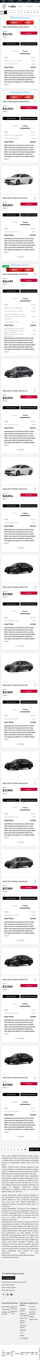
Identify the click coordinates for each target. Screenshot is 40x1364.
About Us (33, 1303)
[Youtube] (11, 1294)
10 (34, 12)
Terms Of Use (12, 1353)
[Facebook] (3, 1294)
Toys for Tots (33, 1319)
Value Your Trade (11, 44)
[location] (35, 1)
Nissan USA (33, 1353)
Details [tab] (15, 51)
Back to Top (34, 1149)
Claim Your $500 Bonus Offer (28, 44)
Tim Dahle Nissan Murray (4, 1353)
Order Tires (23, 1318)
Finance (14, 1303)
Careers (31, 1317)
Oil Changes (24, 1338)
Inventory (6, 1303)
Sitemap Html (22, 1353)
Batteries (23, 1330)
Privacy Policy (8, 1353)
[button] (35, 27)
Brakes (22, 1335)
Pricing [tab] (25, 51)
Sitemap (17, 1353)
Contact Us (9, 1278)
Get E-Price (29, 33)
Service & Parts (24, 1304)
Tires (21, 1333)
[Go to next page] (38, 12)
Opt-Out (36, 1353)
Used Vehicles (6, 1309)
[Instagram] (7, 1294)
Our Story (32, 1307)
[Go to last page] (25, 1149)
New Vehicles (6, 1307)
